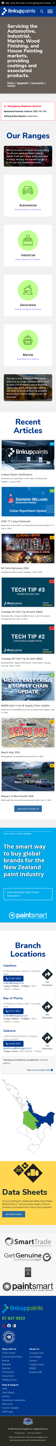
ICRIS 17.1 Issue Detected (15, 521)
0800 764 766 (39, 111)
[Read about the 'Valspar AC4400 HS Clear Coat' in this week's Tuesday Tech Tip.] (28, 592)
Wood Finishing (23, 43)
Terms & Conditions (34, 1433)
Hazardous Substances (13, 1400)
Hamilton (9, 965)
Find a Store (8, 1375)
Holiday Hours (9, 1379)
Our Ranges (35, 1356)
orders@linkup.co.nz (13, 983)
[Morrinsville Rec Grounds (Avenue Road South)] (28, 776)
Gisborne (9, 1031)
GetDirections (47, 983)
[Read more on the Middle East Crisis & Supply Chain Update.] (28, 686)
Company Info (36, 1352)
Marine (15, 41)
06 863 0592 (15, 1043)
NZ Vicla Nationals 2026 (15, 568)
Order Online (8, 1352)
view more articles (27, 808)
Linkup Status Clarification (16, 474)
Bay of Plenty (13, 998)
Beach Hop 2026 (10, 752)
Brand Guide (35, 1372)
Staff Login (7, 1411)
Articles (6, 1396)
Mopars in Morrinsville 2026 (17, 796)
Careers (33, 1360)
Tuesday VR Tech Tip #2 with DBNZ (22, 658)
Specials (6, 1368)
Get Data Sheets (13, 1214)
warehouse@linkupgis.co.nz (17, 1048)
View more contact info (39, 1069)
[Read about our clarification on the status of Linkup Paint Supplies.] (28, 455)
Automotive (21, 31)
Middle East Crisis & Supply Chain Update (25, 705)
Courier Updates (10, 1407)
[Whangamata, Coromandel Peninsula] (28, 733)
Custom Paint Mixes (12, 1356)
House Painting (25, 51)
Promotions (8, 1372)
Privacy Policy (20, 1433)
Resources (7, 1403)
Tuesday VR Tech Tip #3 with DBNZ (22, 611)
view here (32, 116)
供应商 (32, 1368)
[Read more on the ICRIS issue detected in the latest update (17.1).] (28, 501)
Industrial (18, 36)
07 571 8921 (15, 1011)
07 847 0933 (15, 978)
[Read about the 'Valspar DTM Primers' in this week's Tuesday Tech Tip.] (28, 639)
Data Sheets (8, 1392)
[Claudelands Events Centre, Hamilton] (28, 548)
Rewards (6, 1364)
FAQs (4, 1388)
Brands (5, 1360)
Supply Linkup (36, 1364)
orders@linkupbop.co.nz (15, 1015)
